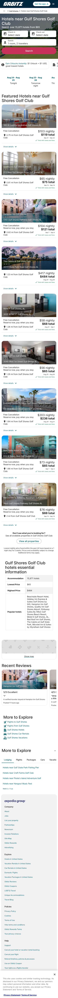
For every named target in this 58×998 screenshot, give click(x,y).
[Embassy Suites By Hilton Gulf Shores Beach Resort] (29, 407)
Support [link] (8, 945)
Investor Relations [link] (12, 834)
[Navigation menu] (53, 4)
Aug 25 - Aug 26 (35, 78)
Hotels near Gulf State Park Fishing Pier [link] (21, 767)
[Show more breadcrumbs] (4, 11)
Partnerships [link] (9, 825)
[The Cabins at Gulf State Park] (29, 265)
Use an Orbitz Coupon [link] (13, 963)
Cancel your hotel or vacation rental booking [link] (22, 950)
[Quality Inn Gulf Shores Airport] (29, 171)
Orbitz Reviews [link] (10, 882)
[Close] (55, 974)
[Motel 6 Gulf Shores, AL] (29, 313)
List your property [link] (11, 820)
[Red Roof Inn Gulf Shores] (29, 360)
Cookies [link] (8, 916)
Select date (14, 35)
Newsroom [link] (9, 829)
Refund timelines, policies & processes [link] (19, 959)
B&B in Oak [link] (8, 789)
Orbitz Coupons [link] (11, 886)
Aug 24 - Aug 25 (13, 78)
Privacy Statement (12, 995)
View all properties (29, 541)
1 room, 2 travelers (18, 43)
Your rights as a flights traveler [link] (16, 968)
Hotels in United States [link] (14, 859)
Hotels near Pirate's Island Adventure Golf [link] (22, 778)
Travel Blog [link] (9, 900)
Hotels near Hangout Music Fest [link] (17, 783)
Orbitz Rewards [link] (11, 843)
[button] (29, 146)
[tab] (8, 760)
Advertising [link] (9, 847)
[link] (29, 722)
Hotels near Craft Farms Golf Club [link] (18, 773)
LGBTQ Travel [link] (10, 891)
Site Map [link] (8, 838)
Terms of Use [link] (10, 920)
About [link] (7, 811)
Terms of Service (29, 995)
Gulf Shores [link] (13, 11)
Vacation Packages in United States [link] (19, 877)
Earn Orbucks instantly (16, 63)
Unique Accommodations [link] (14, 895)
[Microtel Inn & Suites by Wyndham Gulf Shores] (29, 502)
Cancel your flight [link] (11, 954)
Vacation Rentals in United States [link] (18, 863)
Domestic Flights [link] (11, 872)
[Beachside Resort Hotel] (29, 455)
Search (29, 50)
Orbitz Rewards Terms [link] (13, 929)
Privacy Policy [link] (10, 911)
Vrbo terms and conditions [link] (15, 925)
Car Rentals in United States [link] (16, 868)
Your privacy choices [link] (13, 934)
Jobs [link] (6, 816)
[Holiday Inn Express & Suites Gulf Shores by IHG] (29, 124)
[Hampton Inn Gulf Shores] (29, 218)
